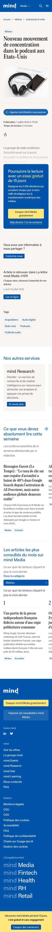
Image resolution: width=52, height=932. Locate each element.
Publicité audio (13, 332)
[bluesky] (11, 733)
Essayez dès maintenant (26, 927)
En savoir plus (16, 404)
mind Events (10, 760)
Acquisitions (11, 319)
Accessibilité (11, 825)
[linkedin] (4, 733)
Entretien (19, 530)
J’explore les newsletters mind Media (26, 715)
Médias (7, 530)
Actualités (19, 658)
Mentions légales (13, 804)
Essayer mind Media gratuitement (26, 703)
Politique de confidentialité (19, 836)
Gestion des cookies (15, 846)
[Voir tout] (46, 429)
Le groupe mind (13, 755)
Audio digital (29, 319)
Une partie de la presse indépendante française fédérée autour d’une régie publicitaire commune (22, 620)
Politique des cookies (16, 820)
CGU (6, 809)
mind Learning (12, 776)
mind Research (12, 765)
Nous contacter (12, 781)
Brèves (8, 31)
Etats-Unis (10, 326)
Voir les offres (11, 750)
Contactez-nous (14, 256)
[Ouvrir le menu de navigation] (47, 6)
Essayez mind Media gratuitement (26, 213)
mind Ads (9, 771)
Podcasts (25, 326)
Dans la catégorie (14, 576)
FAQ (6, 787)
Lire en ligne (11, 296)
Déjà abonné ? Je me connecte (26, 222)
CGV (6, 814)
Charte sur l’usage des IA (18, 841)
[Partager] (5, 134)
